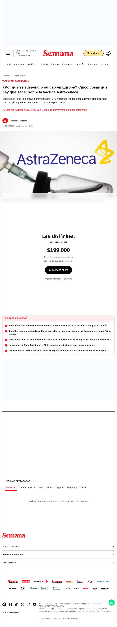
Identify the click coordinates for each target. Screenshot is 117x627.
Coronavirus (19, 75)
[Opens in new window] (10, 604)
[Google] (4, 604)
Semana (6, 75)
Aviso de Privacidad (13, 612)
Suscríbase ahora (58, 270)
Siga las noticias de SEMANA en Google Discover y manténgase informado (46, 110)
